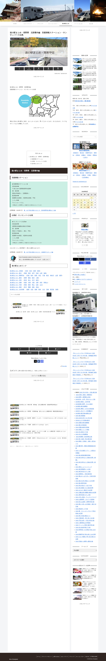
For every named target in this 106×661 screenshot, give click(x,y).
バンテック (77, 281)
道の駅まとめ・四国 (16, 287)
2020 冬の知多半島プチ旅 (82, 527)
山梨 (56, 275)
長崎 (36, 289)
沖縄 (56, 289)
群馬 (36, 275)
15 (91, 202)
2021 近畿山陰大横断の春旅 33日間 (85, 492)
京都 (29, 282)
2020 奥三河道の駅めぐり (82, 516)
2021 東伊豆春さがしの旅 (82, 495)
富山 (29, 280)
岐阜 (33, 278)
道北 (30, 271)
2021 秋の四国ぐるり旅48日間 (84, 488)
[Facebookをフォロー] (38, 361)
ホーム (38, 656)
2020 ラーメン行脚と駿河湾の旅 (84, 525)
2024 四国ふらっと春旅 (82, 429)
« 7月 (74, 213)
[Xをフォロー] (35, 361)
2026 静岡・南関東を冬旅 (82, 397)
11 (78, 202)
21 (88, 205)
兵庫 (37, 282)
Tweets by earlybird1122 (80, 181)
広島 (37, 285)
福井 (37, 280)
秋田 (29, 273)
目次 (36, 153)
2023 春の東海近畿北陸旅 (82, 455)
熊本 (39, 289)
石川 (33, 280)
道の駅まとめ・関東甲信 (17, 275)
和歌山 (46, 282)
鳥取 (25, 285)
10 (74, 202)
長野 (60, 275)
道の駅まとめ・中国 (16, 285)
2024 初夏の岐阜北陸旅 (82, 427)
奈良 (41, 282)
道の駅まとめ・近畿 (16, 282)
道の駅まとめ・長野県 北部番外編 (39, 156)
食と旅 (87, 656)
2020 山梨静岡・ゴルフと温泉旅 (84, 499)
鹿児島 (52, 289)
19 (81, 205)
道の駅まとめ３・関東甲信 (16, 318)
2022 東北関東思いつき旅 (82, 469)
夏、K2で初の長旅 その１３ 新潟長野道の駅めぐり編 (40, 210)
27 (84, 207)
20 (84, 205)
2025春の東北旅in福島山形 (83, 413)
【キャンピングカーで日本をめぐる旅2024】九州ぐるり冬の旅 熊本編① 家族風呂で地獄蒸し (85, 372)
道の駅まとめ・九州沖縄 (17, 289)
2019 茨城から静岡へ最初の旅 (84, 541)
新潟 (25, 280)
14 (88, 202)
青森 (25, 273)
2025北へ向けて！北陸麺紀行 (84, 411)
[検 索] (49, 295)
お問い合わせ (56, 656)
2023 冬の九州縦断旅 (81, 434)
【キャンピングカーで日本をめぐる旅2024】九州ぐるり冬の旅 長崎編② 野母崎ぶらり (85, 356)
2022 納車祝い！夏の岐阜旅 (83, 474)
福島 (45, 273)
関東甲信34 (89, 173)
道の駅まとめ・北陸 (16, 280)
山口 (41, 285)
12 (81, 202)
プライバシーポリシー (47, 656)
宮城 (37, 273)
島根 (29, 285)
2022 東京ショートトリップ (83, 467)
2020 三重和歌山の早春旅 (82, 523)
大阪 (33, 282)
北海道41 (75, 173)
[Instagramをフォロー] (42, 361)
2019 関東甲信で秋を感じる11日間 (85, 534)
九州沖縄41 (85, 177)
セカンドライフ (64, 656)
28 (88, 207)
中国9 (89, 175)
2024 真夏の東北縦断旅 (82, 422)
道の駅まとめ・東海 (16, 278)
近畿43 (83, 155)
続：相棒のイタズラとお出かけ (83, 279)
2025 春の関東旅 (80, 415)
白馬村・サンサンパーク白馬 (39, 161)
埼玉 (39, 275)
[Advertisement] (39, 81)
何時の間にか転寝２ (80, 274)
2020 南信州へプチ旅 (81, 509)
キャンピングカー (80, 656)
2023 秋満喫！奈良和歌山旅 (84, 436)
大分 (43, 289)
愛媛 (29, 287)
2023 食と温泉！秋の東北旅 (83, 439)
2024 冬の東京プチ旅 (81, 432)
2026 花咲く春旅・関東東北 (84, 395)
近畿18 (84, 175)
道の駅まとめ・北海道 (16, 271)
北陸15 (78, 175)
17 (74, 205)
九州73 (85, 157)
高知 (37, 287)
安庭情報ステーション (37, 159)
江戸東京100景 (93, 656)
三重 (37, 278)
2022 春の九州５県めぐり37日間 (84, 481)
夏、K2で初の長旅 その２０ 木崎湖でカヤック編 (38, 252)
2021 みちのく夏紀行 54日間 (83, 490)
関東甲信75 (89, 153)
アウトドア (71, 656)
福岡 (28, 289)
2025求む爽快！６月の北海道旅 (84, 408)
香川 (25, 287)
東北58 (82, 173)
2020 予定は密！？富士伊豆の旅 (84, 520)
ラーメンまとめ (79, 117)
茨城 (28, 275)
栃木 (32, 275)
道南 (38, 271)
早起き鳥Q (84, 229)
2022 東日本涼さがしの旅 (82, 471)
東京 (47, 275)
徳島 (33, 287)
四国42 (95, 155)
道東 (34, 271)
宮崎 (47, 289)
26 (81, 207)
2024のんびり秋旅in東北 (82, 420)
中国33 (89, 155)
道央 (26, 271)
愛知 (29, 278)
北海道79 (75, 153)
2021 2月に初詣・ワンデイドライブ (85, 497)
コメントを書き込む (38, 376)
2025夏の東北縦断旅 (81, 406)
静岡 (25, 278)
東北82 (82, 153)
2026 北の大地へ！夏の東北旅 (82, 101)
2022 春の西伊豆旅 (81, 483)
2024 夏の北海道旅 (81, 425)
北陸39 (78, 155)
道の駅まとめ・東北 (16, 273)
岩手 (33, 273)
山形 (41, 273)
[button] (58, 68)
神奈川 (52, 275)
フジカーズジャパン (80, 284)
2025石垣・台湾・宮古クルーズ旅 (85, 399)
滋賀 (25, 282)
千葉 (43, 275)
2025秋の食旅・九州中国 (82, 401)
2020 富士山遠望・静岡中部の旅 (84, 502)
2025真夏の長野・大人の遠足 (84, 404)
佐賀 (32, 289)
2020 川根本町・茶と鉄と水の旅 (84, 518)
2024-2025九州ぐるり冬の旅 (83, 418)
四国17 (94, 175)
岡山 (33, 285)
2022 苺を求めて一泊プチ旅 (83, 485)
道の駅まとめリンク (37, 163)
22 (91, 205)
